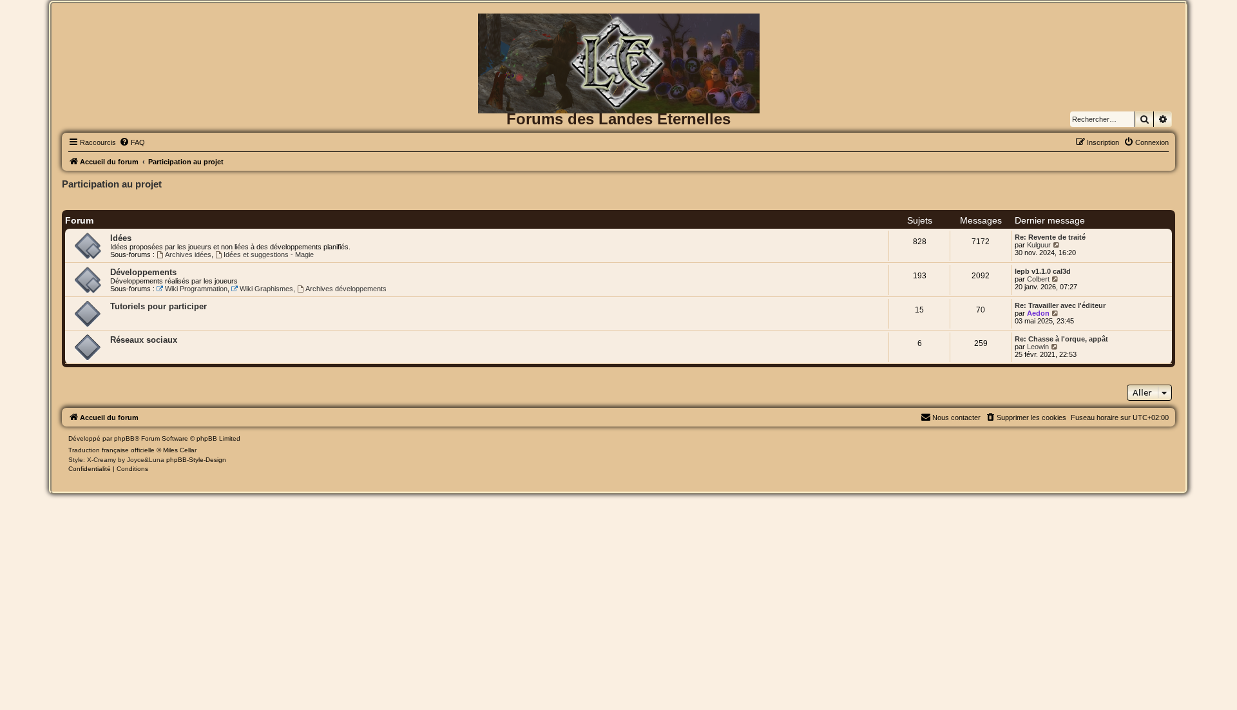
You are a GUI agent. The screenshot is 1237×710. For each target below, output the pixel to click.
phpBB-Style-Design (196, 459)
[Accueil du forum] (618, 34)
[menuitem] (132, 142)
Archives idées (188, 254)
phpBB (124, 438)
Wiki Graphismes (266, 289)
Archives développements (346, 289)
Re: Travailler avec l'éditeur (1060, 305)
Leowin (1038, 346)
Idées (120, 238)
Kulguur (1039, 245)
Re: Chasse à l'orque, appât (1061, 339)
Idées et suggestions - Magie (269, 254)
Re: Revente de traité (1050, 237)
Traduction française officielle (111, 450)
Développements (143, 272)
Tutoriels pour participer (158, 306)
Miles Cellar (180, 450)
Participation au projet (112, 183)
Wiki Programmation (196, 289)
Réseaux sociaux (143, 340)
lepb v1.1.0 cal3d (1043, 271)
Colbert (1038, 279)
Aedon (1038, 313)
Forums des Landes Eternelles (618, 119)
